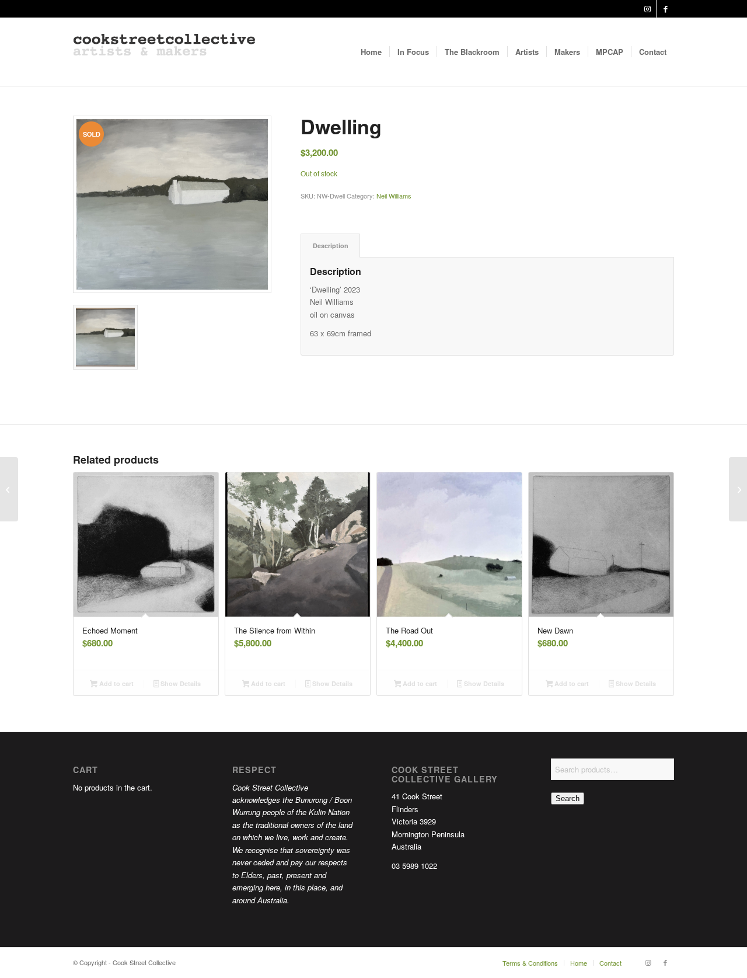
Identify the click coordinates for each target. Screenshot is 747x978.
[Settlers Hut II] (738, 489)
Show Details (180, 683)
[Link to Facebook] (665, 9)
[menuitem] (371, 52)
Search (568, 798)
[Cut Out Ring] (9, 489)
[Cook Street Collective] (164, 52)
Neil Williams (393, 195)
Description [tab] (330, 245)
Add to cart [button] (115, 683)
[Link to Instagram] (647, 9)
